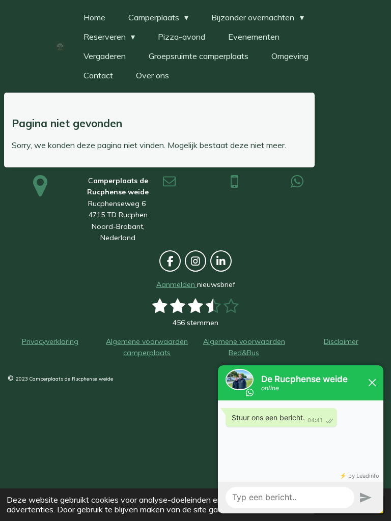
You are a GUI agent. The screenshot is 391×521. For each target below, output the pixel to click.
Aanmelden (176, 284)
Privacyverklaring (50, 341)
